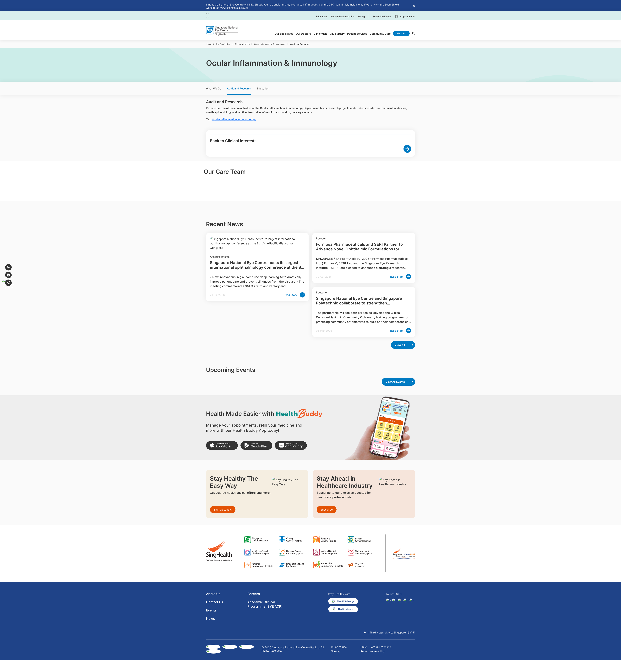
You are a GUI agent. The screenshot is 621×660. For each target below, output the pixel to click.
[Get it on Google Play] (256, 445)
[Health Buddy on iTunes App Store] (222, 445)
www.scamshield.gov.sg (234, 7)
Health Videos (346, 609)
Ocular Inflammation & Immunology (270, 44)
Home (208, 44)
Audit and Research (239, 88)
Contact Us (214, 602)
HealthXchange (345, 601)
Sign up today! (223, 509)
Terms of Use (339, 647)
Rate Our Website (380, 647)
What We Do (213, 88)
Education (263, 88)
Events (211, 610)
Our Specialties (223, 44)
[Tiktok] (405, 600)
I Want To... (401, 33)
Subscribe (327, 509)
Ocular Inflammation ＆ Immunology (234, 119)
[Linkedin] (394, 600)
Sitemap (336, 651)
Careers (253, 594)
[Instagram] (400, 600)
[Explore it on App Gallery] (291, 445)
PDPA (363, 647)
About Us (213, 594)
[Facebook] (388, 600)
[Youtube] (411, 600)
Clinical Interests (242, 44)
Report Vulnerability (372, 651)
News (210, 619)
